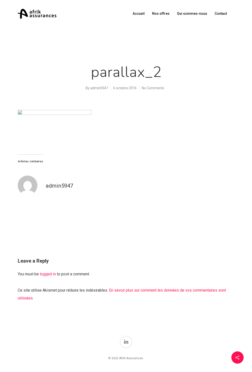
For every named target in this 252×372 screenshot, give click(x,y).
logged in (48, 274)
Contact (221, 13)
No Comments (153, 88)
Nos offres (161, 13)
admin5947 (99, 88)
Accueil (139, 13)
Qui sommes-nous (192, 13)
